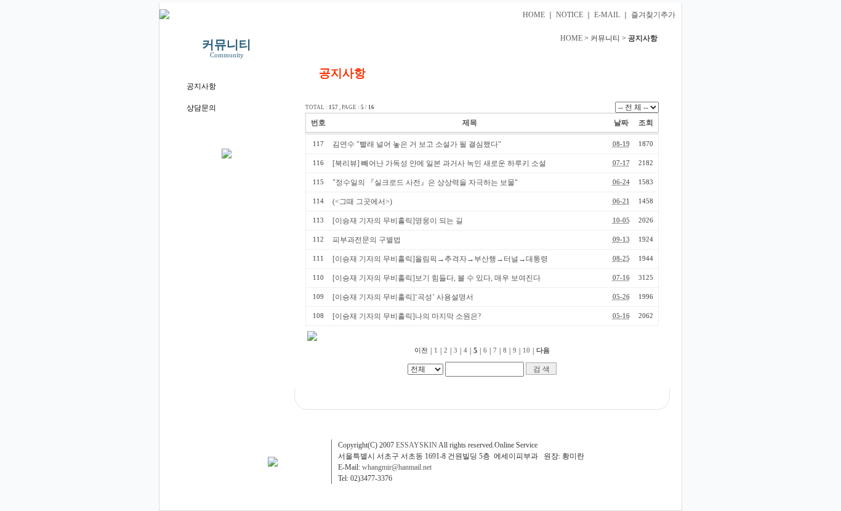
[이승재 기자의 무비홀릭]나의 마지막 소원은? (406, 316)
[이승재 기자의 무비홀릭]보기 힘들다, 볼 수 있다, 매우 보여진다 (436, 278)
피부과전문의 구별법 (366, 239)
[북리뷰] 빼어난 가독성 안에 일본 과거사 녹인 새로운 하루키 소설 (439, 163)
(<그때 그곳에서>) (362, 201)
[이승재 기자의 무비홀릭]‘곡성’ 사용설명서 (402, 297)
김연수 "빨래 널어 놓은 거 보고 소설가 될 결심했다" (416, 144)
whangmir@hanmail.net (397, 467)
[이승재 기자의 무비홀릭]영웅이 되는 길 (397, 220)
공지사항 (201, 86)
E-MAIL (607, 14)
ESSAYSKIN (416, 445)
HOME (534, 14)
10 (526, 350)
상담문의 (201, 108)
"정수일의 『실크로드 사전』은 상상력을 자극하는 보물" (425, 182)
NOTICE (569, 14)
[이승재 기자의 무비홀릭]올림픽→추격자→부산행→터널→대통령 (440, 259)
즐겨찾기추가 (653, 14)
